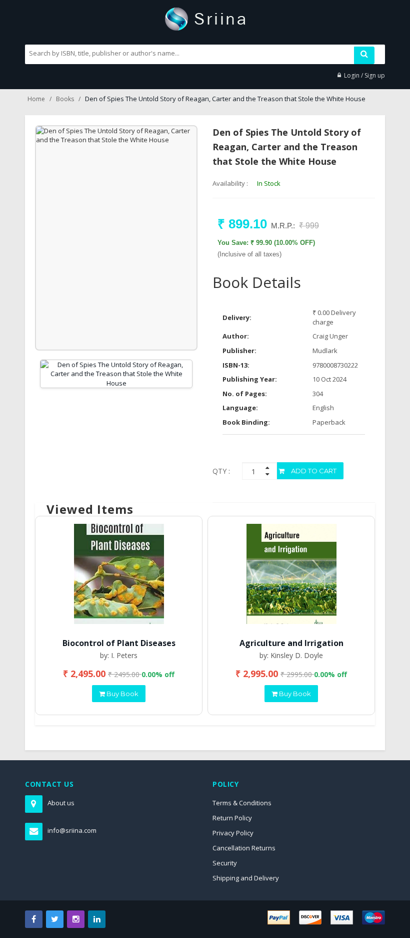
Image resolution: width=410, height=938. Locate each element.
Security (224, 862)
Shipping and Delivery (245, 877)
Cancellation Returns (244, 847)
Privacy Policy (233, 832)
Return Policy (232, 817)
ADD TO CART (313, 471)
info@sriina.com (72, 830)
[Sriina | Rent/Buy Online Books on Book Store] (205, 18)
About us (61, 802)
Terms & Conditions (242, 802)
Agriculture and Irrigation (292, 643)
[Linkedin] (97, 919)
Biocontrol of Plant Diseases (119, 643)
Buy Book (121, 694)
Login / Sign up (364, 75)
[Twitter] (55, 919)
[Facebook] (33, 919)
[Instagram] (75, 919)
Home (36, 99)
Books (65, 99)
